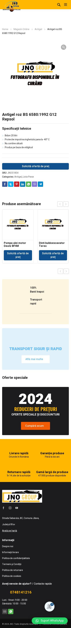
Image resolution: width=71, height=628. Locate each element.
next (66, 204)
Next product (66, 271)
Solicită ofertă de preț (35, 166)
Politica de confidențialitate (54, 624)
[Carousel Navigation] (63, 204)
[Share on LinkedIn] (22, 184)
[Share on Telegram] (40, 184)
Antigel (38, 29)
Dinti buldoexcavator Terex (52, 244)
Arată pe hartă (9, 530)
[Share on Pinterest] (16, 184)
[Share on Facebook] (4, 184)
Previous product (60, 271)
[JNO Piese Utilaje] (12, 6)
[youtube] (16, 508)
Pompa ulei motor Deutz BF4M (15, 244)
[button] (50, 620)
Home (5, 29)
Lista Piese (28, 177)
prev (60, 204)
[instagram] (10, 508)
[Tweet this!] (10, 184)
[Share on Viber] (34, 184)
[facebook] (3, 508)
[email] (4, 611)
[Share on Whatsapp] (28, 184)
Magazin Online (21, 29)
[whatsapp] (10, 611)
